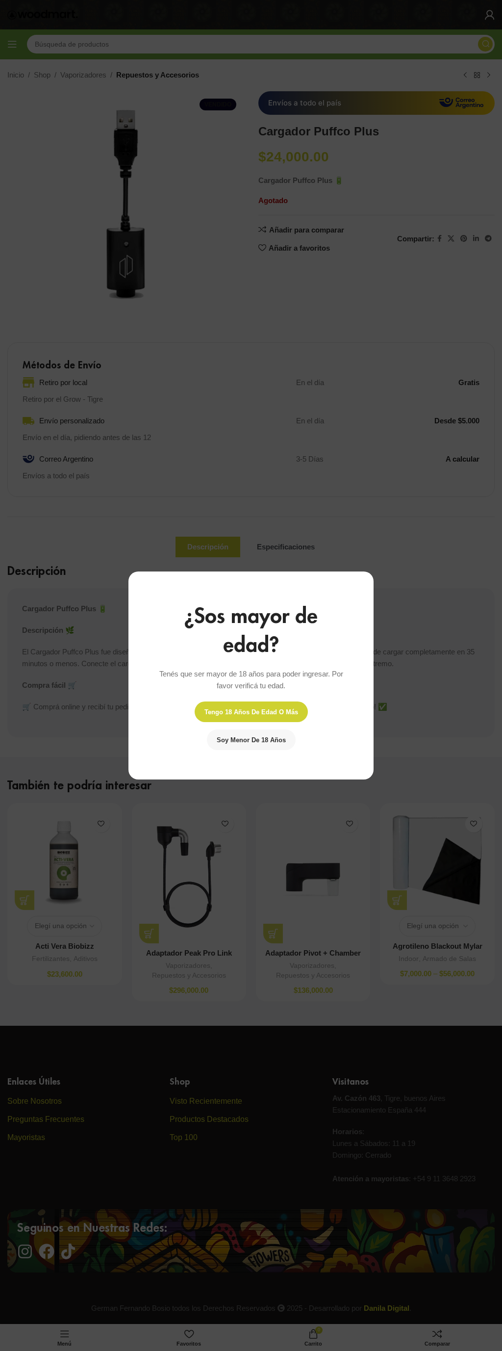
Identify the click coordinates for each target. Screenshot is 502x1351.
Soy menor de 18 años (251, 740)
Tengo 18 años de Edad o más (251, 712)
